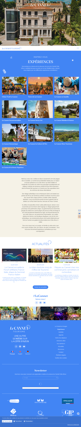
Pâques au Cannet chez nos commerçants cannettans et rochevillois (66, 269)
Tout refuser (18, 421)
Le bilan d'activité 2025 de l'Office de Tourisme (40, 268)
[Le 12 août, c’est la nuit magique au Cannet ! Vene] (47, 313)
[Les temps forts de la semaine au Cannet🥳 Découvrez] (61, 313)
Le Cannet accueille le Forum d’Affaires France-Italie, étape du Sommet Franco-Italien (14, 271)
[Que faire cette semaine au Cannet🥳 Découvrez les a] (33, 313)
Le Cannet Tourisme (40, 5)
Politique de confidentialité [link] (73, 424)
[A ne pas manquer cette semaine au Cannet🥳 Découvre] (74, 313)
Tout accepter (8, 421)
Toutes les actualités (40, 287)
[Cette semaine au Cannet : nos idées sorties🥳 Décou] (20, 313)
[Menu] (77, 48)
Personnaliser (29, 421)
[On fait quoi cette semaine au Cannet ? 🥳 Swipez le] (7, 313)
